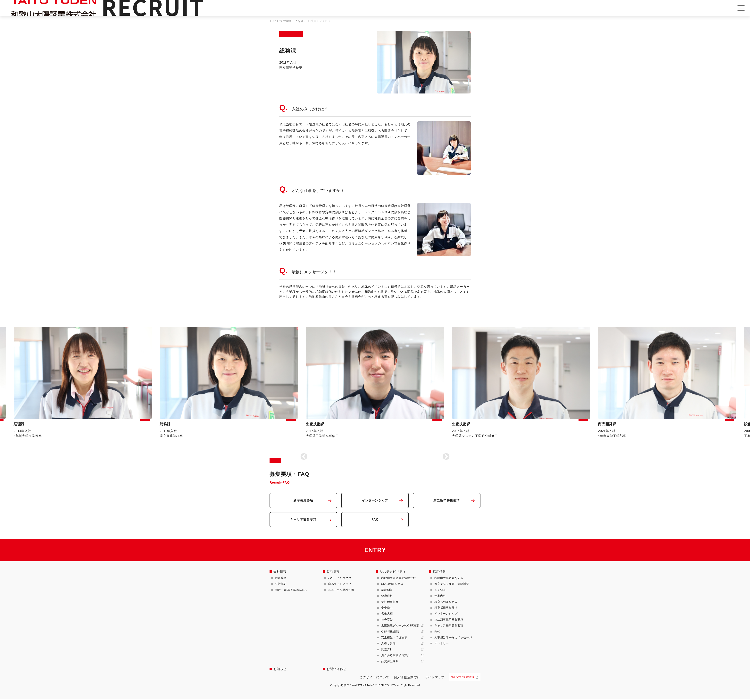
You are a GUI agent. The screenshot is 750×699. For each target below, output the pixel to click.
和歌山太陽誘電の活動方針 (398, 578)
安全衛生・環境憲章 (394, 637)
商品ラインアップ (339, 583)
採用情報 (285, 20)
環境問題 (387, 589)
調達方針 (387, 649)
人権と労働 (388, 643)
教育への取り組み (445, 601)
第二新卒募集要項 (446, 500)
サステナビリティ (393, 571)
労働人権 (387, 613)
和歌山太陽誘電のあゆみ (291, 589)
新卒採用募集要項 (445, 607)
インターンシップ (375, 500)
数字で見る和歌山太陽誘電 (451, 583)
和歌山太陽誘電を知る (448, 578)
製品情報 (333, 571)
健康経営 (387, 595)
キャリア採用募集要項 (448, 625)
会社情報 (280, 571)
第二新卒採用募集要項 (448, 619)
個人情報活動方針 (407, 677)
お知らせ (280, 669)
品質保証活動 (390, 661)
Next (446, 457)
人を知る (301, 20)
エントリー (441, 643)
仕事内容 (440, 595)
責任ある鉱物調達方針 (395, 655)
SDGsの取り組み (392, 583)
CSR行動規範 (390, 631)
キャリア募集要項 (303, 519)
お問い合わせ (336, 669)
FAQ (374, 519)
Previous (304, 457)
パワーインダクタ (339, 578)
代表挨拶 (281, 578)
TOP (273, 20)
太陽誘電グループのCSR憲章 (400, 625)
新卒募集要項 (303, 500)
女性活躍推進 (390, 601)
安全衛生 (387, 607)
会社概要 (281, 583)
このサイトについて (374, 677)
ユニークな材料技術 (341, 589)
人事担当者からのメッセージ (453, 637)
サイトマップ (435, 677)
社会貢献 (387, 619)
